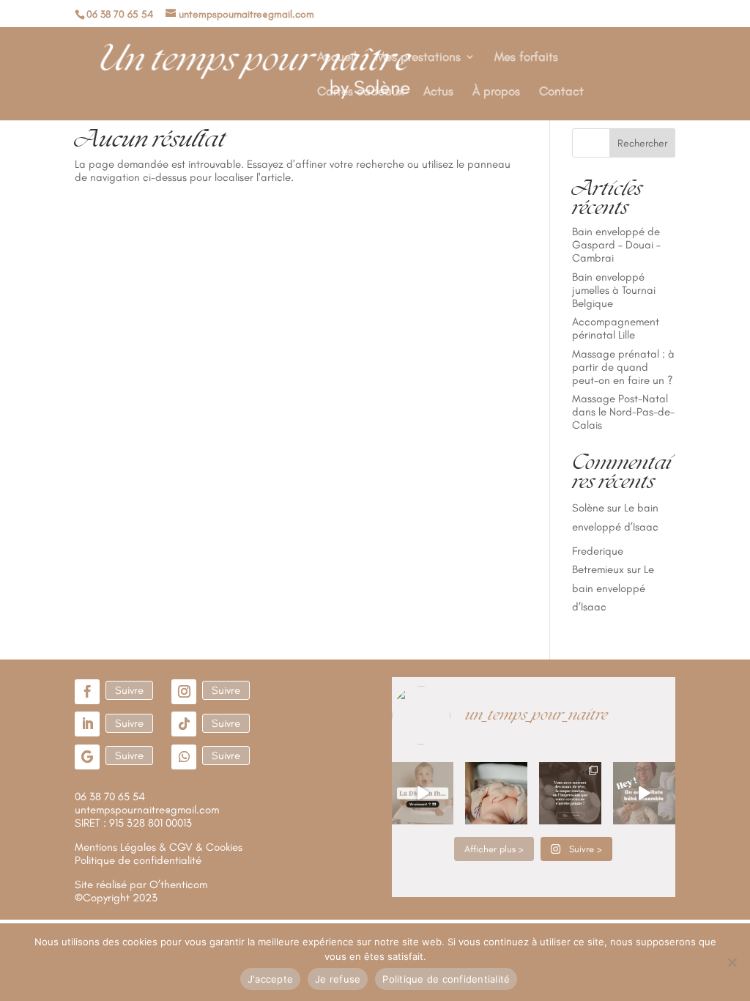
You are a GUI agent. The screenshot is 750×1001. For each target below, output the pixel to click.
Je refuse (337, 979)
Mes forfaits (526, 57)
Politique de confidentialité (446, 979)
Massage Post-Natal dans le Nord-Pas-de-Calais (623, 412)
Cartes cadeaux (360, 92)
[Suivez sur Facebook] (87, 691)
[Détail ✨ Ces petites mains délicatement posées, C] (496, 793)
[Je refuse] (731, 962)
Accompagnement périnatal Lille (615, 328)
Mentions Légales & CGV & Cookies (158, 847)
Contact (561, 92)
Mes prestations (418, 57)
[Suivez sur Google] (87, 757)
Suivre (129, 690)
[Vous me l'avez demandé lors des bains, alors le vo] (644, 793)
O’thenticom (178, 884)
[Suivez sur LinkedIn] (87, 724)
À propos (496, 92)
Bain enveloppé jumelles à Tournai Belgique (614, 290)
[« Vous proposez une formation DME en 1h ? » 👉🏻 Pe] (423, 793)
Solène (588, 507)
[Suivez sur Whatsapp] (183, 757)
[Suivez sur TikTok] (183, 724)
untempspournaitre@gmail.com (147, 809)
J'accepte (270, 979)
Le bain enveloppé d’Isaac (613, 588)
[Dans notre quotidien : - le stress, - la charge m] (570, 793)
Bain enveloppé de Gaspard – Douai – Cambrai (616, 245)
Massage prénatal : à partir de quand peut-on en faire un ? (623, 367)
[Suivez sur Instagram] (183, 691)
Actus (438, 92)
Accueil (337, 57)
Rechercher (642, 143)
